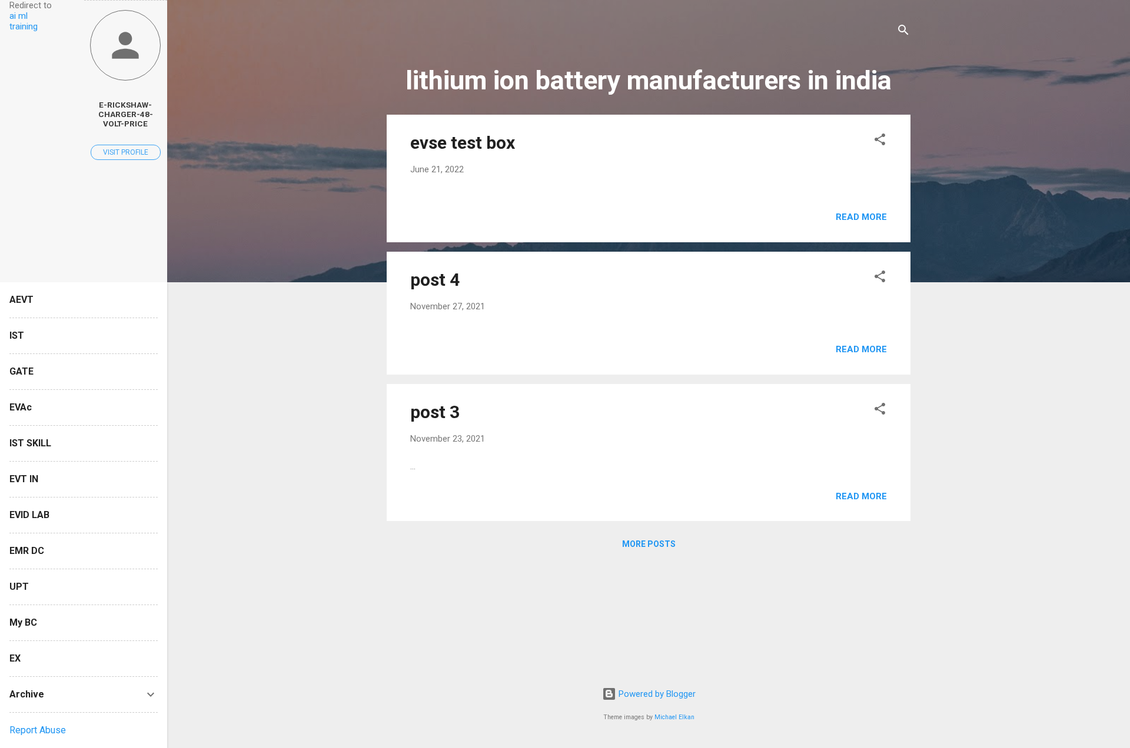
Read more (861, 217)
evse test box (462, 142)
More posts (649, 544)
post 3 (435, 412)
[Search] (903, 32)
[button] (880, 141)
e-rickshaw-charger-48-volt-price (125, 114)
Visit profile (125, 152)
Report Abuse (37, 730)
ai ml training (23, 21)
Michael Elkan (674, 717)
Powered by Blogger (656, 694)
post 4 (435, 279)
